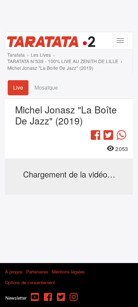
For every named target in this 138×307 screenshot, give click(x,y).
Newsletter (15, 298)
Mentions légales (68, 271)
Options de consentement (30, 282)
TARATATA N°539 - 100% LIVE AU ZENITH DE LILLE (62, 61)
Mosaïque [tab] (46, 87)
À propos (13, 271)
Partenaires (37, 271)
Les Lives (41, 54)
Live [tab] (18, 87)
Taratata (16, 54)
